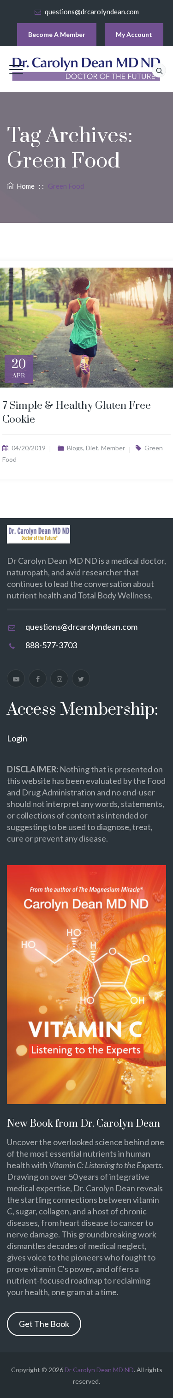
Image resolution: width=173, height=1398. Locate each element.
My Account (134, 34)
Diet (92, 448)
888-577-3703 (51, 645)
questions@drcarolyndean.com (92, 11)
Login (17, 738)
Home (24, 186)
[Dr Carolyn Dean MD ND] (87, 69)
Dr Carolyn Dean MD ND (99, 1370)
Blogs (75, 448)
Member (113, 448)
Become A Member (56, 34)
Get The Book (44, 1324)
